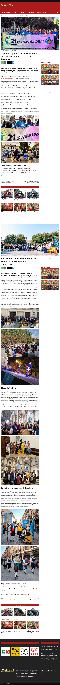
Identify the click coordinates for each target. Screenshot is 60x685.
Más (44, 12)
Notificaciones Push (48, 683)
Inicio (3, 12)
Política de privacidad (33, 683)
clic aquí (29, 168)
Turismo (39, 12)
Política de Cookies (41, 683)
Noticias (8, 12)
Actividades (21, 12)
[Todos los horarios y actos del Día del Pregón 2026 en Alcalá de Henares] (7, 207)
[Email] (10, 62)
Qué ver (14, 12)
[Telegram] (52, 1)
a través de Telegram (27, 176)
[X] (54, 1)
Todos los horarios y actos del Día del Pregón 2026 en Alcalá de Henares (7, 213)
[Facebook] (48, 1)
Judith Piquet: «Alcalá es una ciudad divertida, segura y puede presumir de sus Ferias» (6, 199)
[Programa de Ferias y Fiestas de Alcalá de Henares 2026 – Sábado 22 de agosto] (33, 207)
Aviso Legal (26, 683)
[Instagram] (50, 1)
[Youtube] (58, 1)
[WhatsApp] (56, 1)
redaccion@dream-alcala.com (32, 679)
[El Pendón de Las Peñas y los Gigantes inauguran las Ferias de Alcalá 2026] (20, 193)
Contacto (28, 0)
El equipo (14, 0)
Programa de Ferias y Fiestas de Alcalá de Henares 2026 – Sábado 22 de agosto (33, 213)
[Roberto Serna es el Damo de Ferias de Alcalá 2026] (33, 193)
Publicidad (18, 0)
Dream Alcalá (3, 15)
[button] (57, 12)
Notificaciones (23, 0)
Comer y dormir (30, 12)
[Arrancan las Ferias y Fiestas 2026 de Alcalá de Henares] (20, 207)
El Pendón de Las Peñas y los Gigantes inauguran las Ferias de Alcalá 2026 (19, 199)
